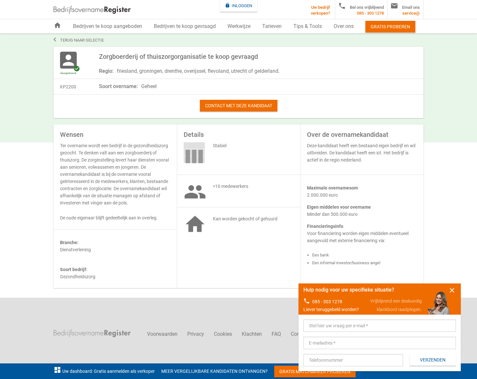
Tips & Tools (307, 26)
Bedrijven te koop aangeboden (107, 26)
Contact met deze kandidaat (238, 105)
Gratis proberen (390, 26)
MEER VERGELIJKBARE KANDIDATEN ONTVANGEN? (214, 371)
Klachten (252, 334)
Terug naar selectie (79, 40)
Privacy (195, 334)
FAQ (276, 334)
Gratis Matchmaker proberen (314, 371)
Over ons (344, 26)
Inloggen (238, 5)
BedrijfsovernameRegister (92, 10)
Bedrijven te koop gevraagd (185, 26)
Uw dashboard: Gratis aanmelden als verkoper (104, 371)
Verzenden (433, 359)
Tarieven (272, 26)
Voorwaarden (162, 334)
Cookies (223, 334)
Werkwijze (239, 26)
